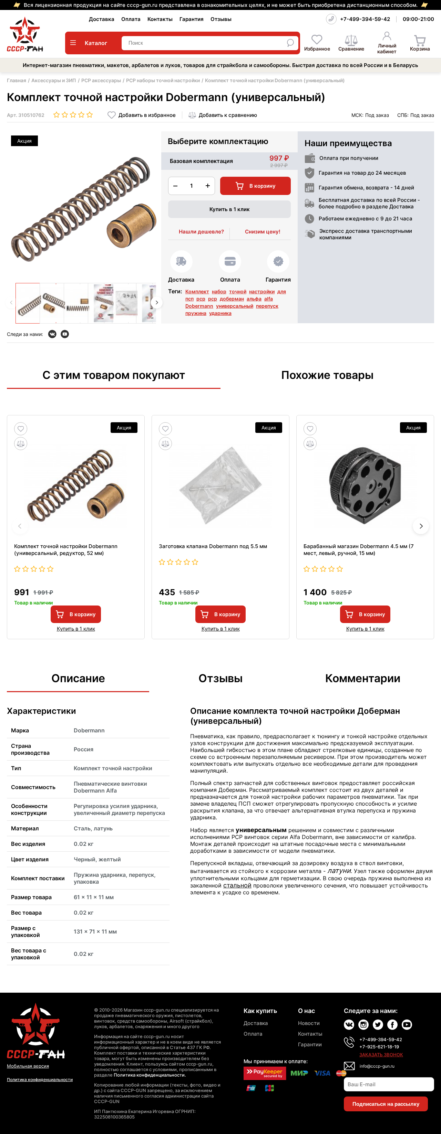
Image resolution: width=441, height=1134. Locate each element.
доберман (232, 299)
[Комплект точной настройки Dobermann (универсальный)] (36, 303)
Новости (309, 1023)
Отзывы (221, 19)
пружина (195, 313)
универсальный (234, 306)
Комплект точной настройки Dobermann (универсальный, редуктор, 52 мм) (65, 549)
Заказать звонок (381, 1054)
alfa (268, 299)
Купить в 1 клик (229, 209)
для (281, 291)
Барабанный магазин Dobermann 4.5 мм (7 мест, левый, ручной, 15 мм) (359, 549)
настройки (262, 291)
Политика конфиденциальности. (150, 1075)
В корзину (83, 614)
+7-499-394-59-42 (365, 19)
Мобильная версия (28, 1066)
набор (219, 291)
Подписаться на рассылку (385, 1104)
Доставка (101, 19)
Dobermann (199, 306)
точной (237, 291)
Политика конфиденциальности (40, 1079)
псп (189, 299)
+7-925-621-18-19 (379, 1046)
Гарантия (192, 19)
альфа (254, 299)
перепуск (267, 306)
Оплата (131, 19)
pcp (212, 299)
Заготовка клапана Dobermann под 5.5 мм (213, 546)
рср (200, 299)
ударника (220, 313)
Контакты (160, 19)
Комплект (197, 291)
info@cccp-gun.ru (377, 1066)
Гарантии (310, 1044)
